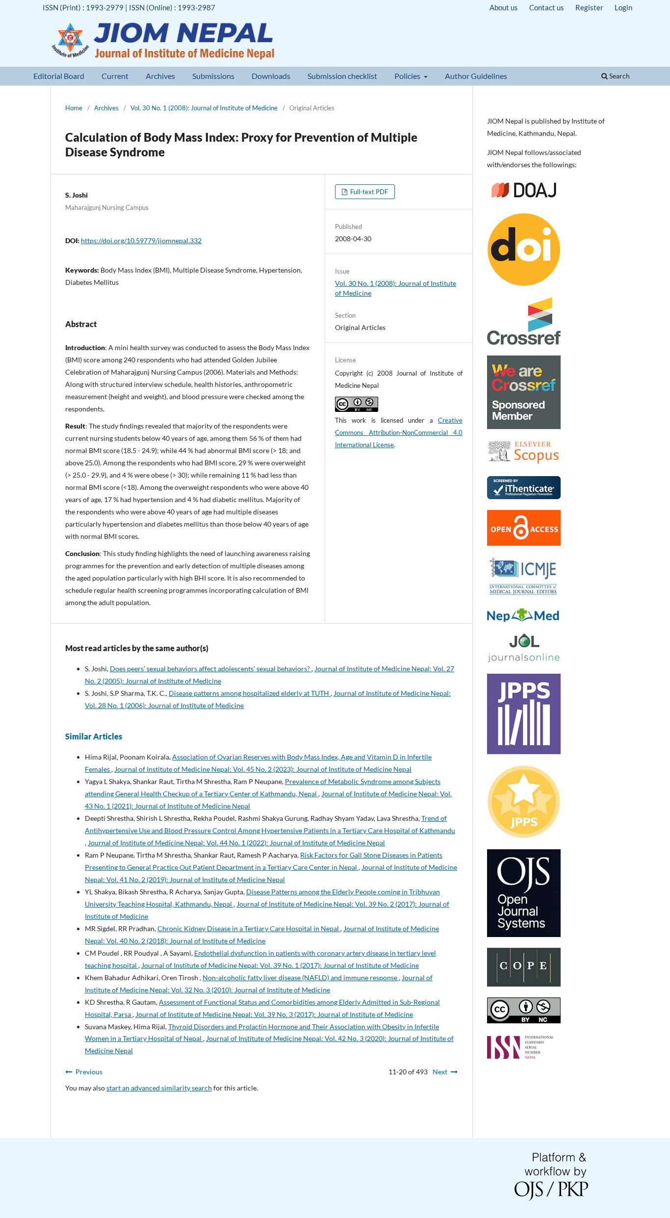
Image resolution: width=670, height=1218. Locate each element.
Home (73, 108)
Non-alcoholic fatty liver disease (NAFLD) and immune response (301, 977)
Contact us (546, 7)
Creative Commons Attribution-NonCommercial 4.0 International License (399, 432)
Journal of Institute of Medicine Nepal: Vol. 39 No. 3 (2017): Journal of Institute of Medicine (274, 1014)
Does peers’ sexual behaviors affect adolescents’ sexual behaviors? (210, 668)
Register (589, 7)
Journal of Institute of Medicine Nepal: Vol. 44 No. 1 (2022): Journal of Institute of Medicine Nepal (236, 842)
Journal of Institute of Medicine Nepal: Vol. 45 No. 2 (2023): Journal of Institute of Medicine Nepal (263, 769)
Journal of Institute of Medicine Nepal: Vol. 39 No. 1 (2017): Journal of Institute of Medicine (280, 965)
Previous (89, 1071)
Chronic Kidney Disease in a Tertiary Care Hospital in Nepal (248, 928)
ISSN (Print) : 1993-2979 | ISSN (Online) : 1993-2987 (129, 7)
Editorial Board (58, 75)
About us (504, 7)
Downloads (271, 75)
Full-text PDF (368, 192)
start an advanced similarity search (159, 1088)
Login (623, 7)
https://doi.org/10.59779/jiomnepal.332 (141, 240)
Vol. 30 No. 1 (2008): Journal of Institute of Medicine (204, 108)
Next (440, 1071)
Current (115, 75)
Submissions (213, 75)
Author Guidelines (476, 75)
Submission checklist (342, 75)
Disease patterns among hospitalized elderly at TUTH (250, 693)
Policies (408, 75)
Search (619, 76)
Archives (160, 75)
